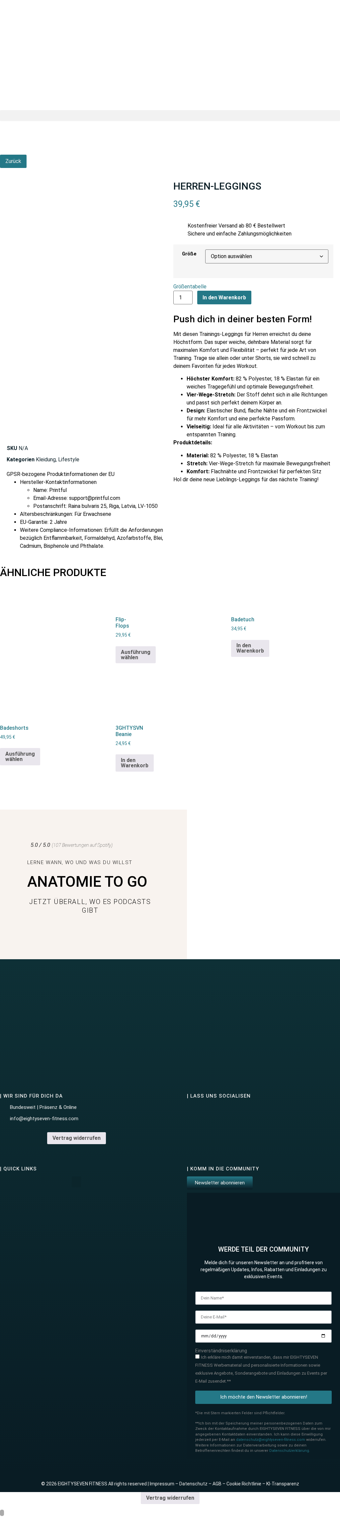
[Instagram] (195, 1112)
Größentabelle (190, 286)
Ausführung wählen (135, 655)
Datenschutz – (195, 1483)
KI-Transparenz (282, 1483)
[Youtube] (230, 1112)
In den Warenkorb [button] (250, 648)
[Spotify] (248, 1112)
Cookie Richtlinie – (246, 1483)
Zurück (13, 161)
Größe (189, 254)
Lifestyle (68, 459)
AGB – (219, 1483)
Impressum (162, 1483)
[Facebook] (213, 1112)
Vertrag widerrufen (76, 1138)
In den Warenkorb (224, 297)
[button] (170, 115)
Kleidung (46, 459)
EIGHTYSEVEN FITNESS (82, 1483)
